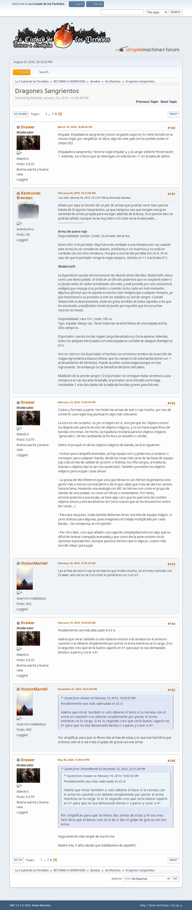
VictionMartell (34, 563)
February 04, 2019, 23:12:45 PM (77, 193)
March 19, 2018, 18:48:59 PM (75, 127)
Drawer (28, 127)
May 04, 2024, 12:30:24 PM (73, 759)
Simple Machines (41, 905)
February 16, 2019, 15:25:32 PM (77, 563)
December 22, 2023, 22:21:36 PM (77, 689)
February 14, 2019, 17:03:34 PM (77, 402)
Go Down (20, 114)
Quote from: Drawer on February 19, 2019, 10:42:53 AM (99, 698)
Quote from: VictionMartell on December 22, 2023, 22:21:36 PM (104, 769)
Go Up (18, 860)
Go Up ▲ (176, 905)
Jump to (117, 878)
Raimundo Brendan (29, 195)
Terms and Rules (158, 905)
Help (143, 905)
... (50, 114)
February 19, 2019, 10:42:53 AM (77, 622)
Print (173, 114)
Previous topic (147, 102)
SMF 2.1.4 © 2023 (20, 905)
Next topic (169, 102)
